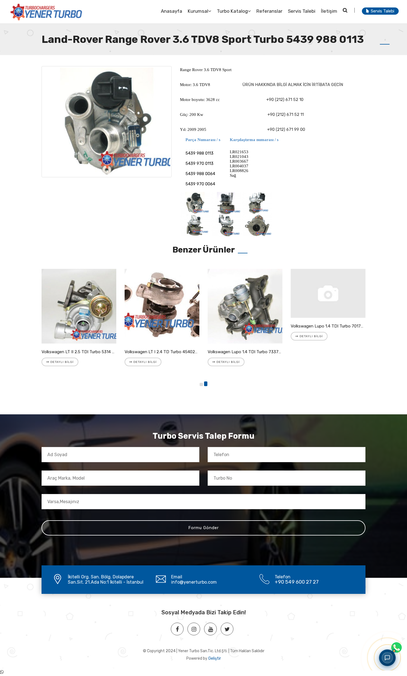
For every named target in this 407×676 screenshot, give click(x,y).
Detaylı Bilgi (61, 361)
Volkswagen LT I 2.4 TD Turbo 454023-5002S (168, 351)
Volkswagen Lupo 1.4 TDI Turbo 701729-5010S (335, 326)
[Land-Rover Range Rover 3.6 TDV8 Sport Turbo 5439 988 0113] (107, 121)
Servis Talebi (301, 11)
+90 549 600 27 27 (297, 582)
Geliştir (214, 658)
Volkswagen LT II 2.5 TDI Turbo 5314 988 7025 (86, 351)
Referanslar (269, 11)
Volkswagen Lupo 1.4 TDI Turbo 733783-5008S (253, 351)
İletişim (329, 11)
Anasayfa (171, 11)
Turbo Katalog (232, 11)
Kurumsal (198, 11)
